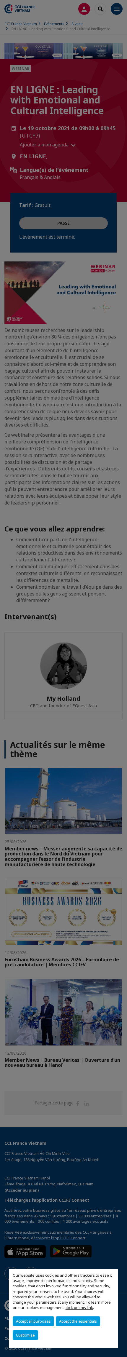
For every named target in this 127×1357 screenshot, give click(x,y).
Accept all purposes (33, 1321)
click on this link (79, 1307)
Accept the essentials (78, 1321)
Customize (25, 1335)
